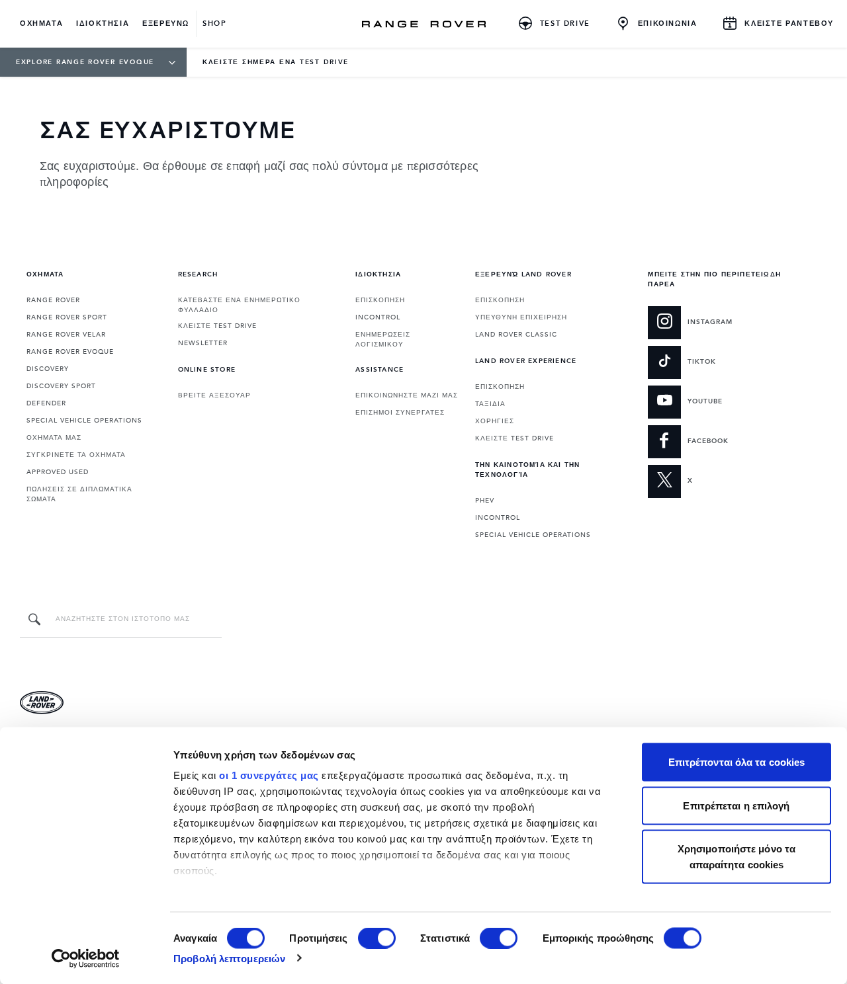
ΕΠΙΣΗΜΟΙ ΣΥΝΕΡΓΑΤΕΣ (400, 413)
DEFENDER (46, 403)
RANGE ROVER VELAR (66, 335)
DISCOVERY (47, 369)
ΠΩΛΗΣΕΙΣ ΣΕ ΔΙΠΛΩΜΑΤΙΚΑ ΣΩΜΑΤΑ (79, 494)
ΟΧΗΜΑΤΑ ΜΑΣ (53, 438)
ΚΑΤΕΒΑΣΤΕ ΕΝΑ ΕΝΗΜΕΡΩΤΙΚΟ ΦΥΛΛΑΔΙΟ (239, 305)
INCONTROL (377, 317)
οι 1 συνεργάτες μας (269, 775)
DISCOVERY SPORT (61, 386)
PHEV (484, 501)
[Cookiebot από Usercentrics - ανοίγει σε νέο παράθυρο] (86, 958)
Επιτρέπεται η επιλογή (736, 805)
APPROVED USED (57, 472)
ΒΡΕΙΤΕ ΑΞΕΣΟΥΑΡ (214, 395)
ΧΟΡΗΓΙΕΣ (494, 421)
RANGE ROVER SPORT (66, 317)
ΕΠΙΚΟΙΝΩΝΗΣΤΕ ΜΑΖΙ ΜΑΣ (406, 395)
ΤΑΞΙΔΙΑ (490, 404)
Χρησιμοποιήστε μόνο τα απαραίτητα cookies (736, 856)
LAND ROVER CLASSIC (516, 335)
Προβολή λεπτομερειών (229, 958)
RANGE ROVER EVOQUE (70, 352)
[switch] (377, 937)
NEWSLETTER (203, 343)
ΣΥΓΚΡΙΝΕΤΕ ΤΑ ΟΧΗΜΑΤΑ (76, 455)
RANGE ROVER (53, 300)
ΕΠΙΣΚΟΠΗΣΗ (380, 300)
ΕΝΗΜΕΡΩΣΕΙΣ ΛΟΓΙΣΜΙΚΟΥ (382, 339)
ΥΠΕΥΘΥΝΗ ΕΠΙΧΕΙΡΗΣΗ (521, 317)
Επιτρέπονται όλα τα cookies (736, 762)
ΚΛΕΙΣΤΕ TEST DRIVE (217, 326)
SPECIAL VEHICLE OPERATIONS (84, 421)
